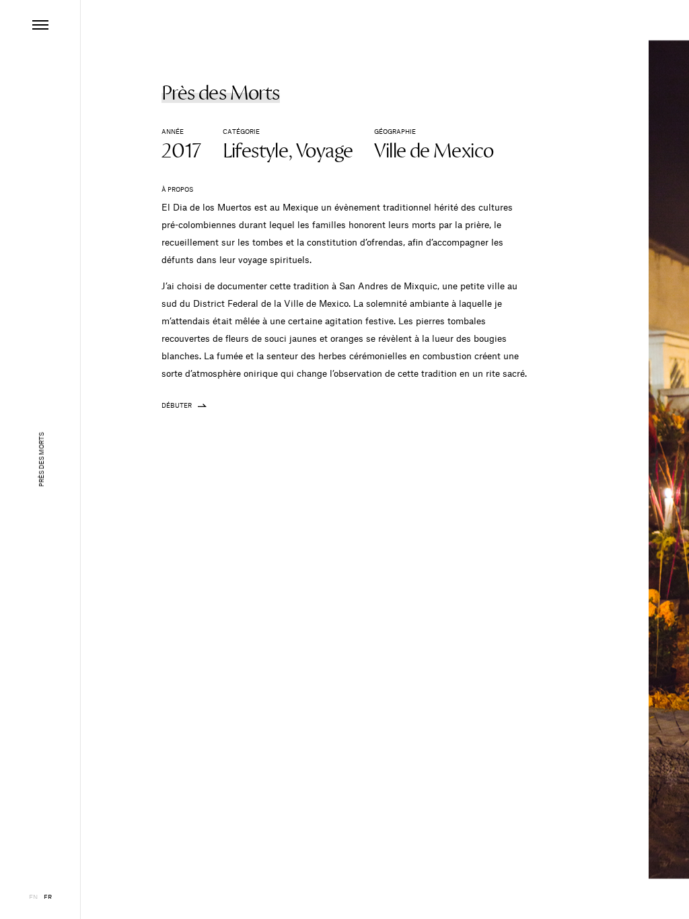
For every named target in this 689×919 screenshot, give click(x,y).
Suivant (613, 459)
